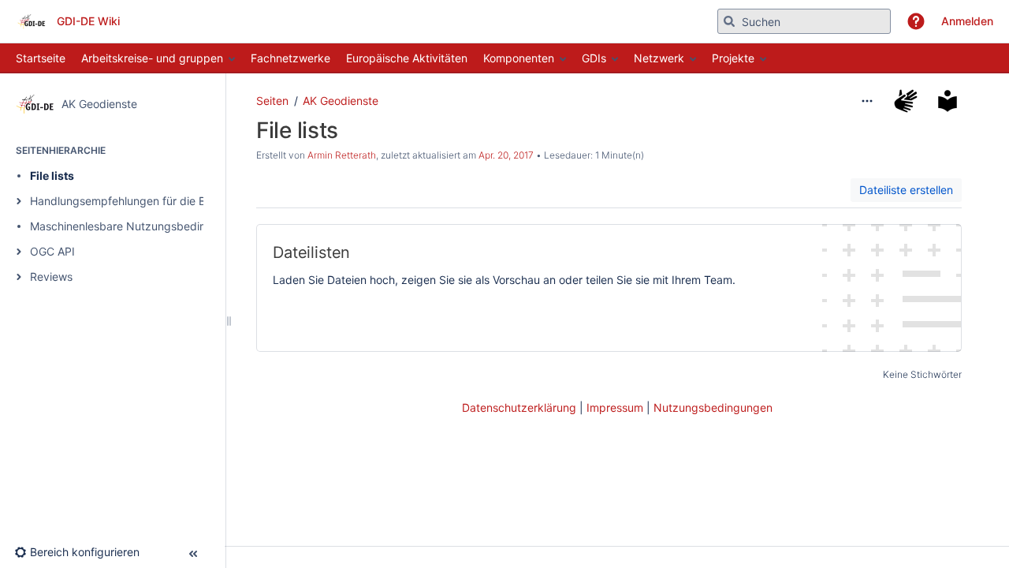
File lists (52, 175)
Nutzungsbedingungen (713, 407)
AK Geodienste (340, 100)
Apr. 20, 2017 (506, 155)
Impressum (614, 407)
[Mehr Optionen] (867, 101)
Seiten (272, 100)
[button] (916, 21)
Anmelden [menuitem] (967, 21)
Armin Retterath (341, 155)
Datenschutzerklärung (519, 407)
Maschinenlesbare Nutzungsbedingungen (137, 226)
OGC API (52, 251)
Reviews (51, 276)
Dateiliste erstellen (906, 189)
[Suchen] (729, 21)
